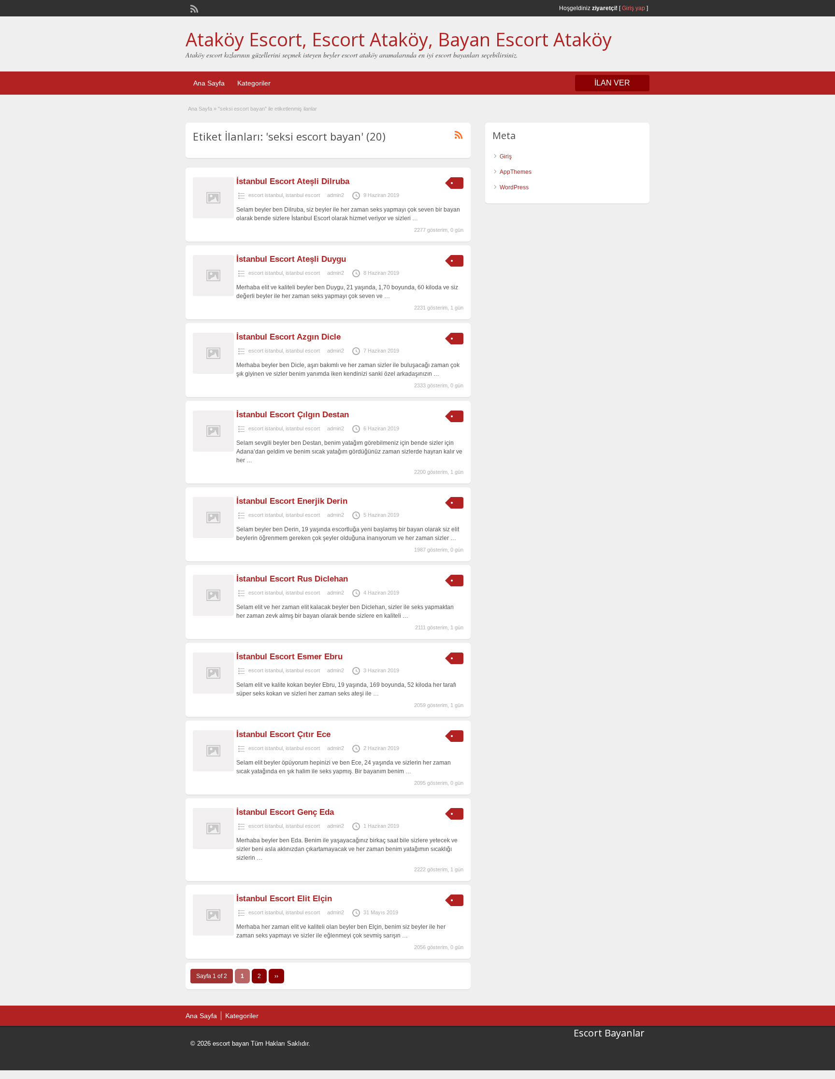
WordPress (514, 187)
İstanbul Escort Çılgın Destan (292, 414)
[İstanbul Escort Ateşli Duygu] (213, 294)
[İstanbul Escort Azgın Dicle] (213, 372)
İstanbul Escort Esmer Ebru (289, 656)
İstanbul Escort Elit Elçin (284, 898)
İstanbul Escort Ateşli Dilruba (292, 181)
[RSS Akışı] (193, 8)
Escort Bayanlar (609, 1032)
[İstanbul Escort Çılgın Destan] (213, 449)
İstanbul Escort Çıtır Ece (283, 734)
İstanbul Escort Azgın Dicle (288, 336)
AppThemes (516, 172)
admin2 (335, 195)
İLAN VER (612, 83)
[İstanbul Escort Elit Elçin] (213, 933)
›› (276, 976)
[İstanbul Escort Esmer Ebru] (213, 691)
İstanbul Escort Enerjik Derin (291, 501)
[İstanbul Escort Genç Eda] (213, 847)
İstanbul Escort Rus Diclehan (292, 578)
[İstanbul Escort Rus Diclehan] (213, 613)
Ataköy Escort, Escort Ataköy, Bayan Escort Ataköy (399, 39)
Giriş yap (633, 8)
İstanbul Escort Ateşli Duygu (291, 259)
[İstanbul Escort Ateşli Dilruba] (213, 216)
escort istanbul (265, 195)
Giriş (506, 156)
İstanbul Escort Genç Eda (285, 812)
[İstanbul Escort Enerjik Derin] (213, 536)
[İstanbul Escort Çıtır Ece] (213, 769)
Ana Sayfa (209, 83)
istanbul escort (303, 195)
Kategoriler (254, 83)
